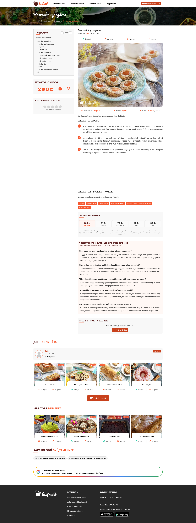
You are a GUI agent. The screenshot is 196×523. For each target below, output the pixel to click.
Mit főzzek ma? (77, 3)
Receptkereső (59, 3)
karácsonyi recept (84, 207)
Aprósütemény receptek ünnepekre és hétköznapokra (87, 458)
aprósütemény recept (117, 203)
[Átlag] (52, 106)
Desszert (57, 21)
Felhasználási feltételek (76, 497)
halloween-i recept (145, 203)
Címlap (36, 21)
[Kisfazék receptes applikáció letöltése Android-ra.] (122, 514)
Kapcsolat (71, 515)
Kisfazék (43, 3)
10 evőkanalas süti (146, 436)
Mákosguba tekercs (81, 385)
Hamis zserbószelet (81, 436)
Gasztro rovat (95, 3)
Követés (157, 351)
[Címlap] (35, 3)
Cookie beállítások (74, 506)
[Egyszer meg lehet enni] (48, 106)
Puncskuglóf (146, 385)
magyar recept (103, 203)
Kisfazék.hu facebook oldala (111, 497)
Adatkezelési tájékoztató (77, 502)
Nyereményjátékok (74, 511)
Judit (87, 33)
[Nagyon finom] (60, 106)
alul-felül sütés (91, 203)
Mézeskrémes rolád (114, 385)
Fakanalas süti (114, 436)
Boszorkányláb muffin (49, 436)
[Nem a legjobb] (45, 106)
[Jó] (56, 106)
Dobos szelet (49, 385)
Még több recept (98, 398)
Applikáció (111, 3)
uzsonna (81, 203)
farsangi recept (132, 203)
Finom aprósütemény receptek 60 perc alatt (50, 458)
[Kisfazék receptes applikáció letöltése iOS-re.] (107, 514)
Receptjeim (50, 356)
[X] (44, 89)
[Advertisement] (120, 172)
